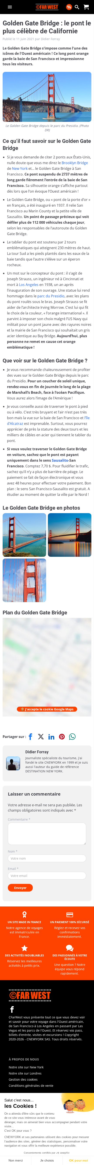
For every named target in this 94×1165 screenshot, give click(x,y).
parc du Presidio (50, 296)
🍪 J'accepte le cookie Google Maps (47, 709)
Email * (13, 869)
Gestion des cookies (23, 1079)
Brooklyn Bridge (75, 162)
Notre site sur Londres (25, 1073)
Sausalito (60, 460)
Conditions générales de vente (31, 1085)
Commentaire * (19, 819)
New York (20, 168)
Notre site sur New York (26, 1067)
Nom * (12, 851)
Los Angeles (28, 284)
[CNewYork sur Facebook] (12, 1009)
